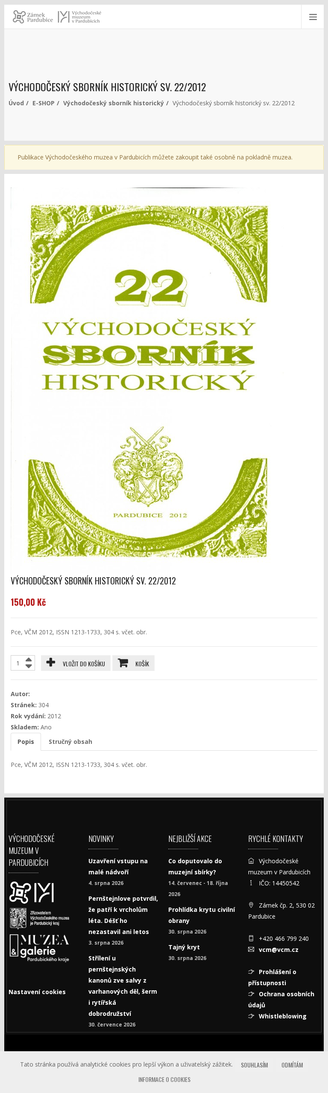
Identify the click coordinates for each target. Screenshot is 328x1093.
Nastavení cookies (37, 992)
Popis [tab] (26, 741)
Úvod (16, 103)
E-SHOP (43, 103)
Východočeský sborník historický (113, 103)
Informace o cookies (164, 1079)
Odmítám (292, 1064)
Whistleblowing (283, 1016)
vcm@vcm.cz (279, 950)
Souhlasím (254, 1064)
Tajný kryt (184, 947)
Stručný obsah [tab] (70, 741)
